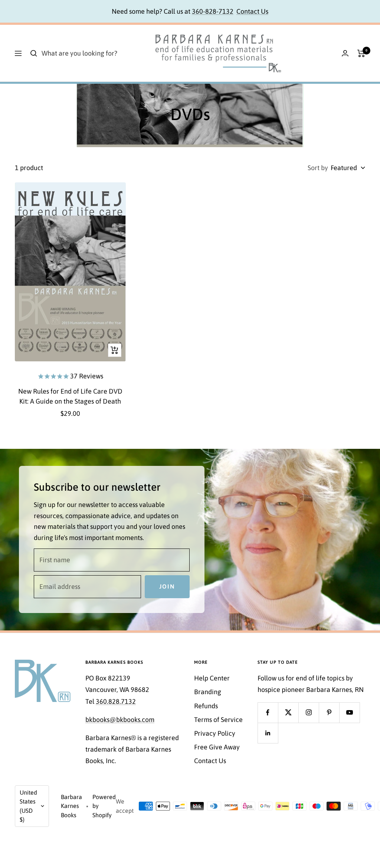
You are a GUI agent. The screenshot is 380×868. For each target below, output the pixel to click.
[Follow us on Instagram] (308, 712)
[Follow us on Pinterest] (329, 712)
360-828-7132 (212, 11)
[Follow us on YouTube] (349, 712)
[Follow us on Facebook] (268, 712)
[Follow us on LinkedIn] (268, 733)
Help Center (212, 678)
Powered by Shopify (104, 806)
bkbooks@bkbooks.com (119, 719)
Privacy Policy (214, 733)
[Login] (345, 53)
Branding (207, 692)
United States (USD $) (28, 806)
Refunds (206, 706)
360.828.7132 (116, 701)
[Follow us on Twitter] (288, 712)
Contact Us (252, 11)
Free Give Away (217, 747)
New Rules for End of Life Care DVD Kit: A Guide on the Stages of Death (70, 396)
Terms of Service (218, 719)
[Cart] (361, 53)
